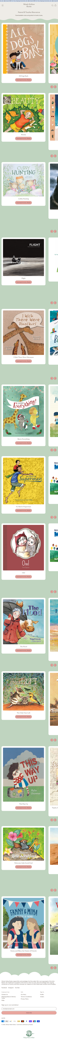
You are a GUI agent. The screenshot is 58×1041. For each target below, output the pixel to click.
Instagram (11, 987)
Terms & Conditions (26, 996)
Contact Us (5, 994)
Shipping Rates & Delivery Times (9, 997)
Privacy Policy (25, 999)
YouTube (17, 987)
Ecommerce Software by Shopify (25, 1024)
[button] (52, 5)
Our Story (23, 994)
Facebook (4, 987)
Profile (42, 994)
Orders (42, 996)
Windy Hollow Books (29, 5)
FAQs (3, 1000)
